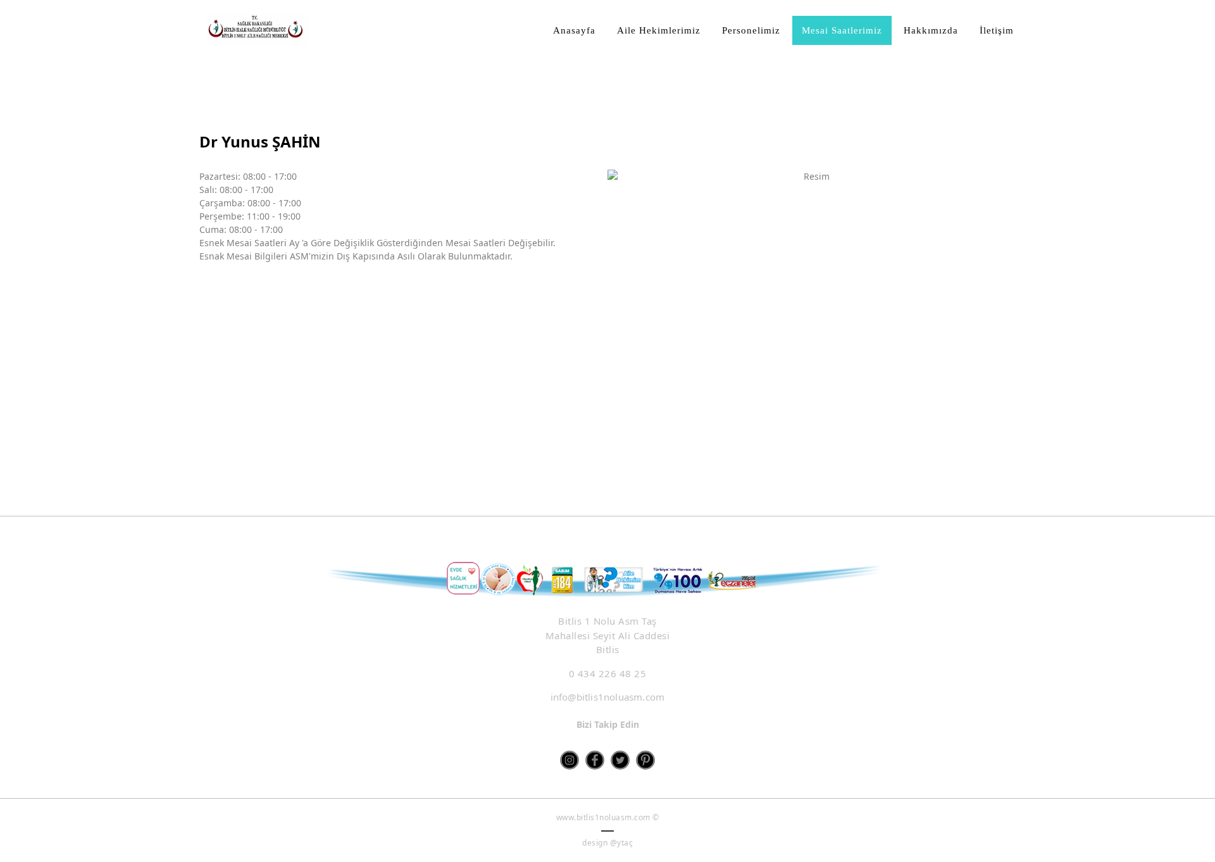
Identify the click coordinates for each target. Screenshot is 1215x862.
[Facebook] (594, 760)
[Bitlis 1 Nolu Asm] (257, 29)
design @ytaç (607, 842)
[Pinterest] (645, 760)
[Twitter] (620, 760)
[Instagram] (569, 760)
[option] (812, 311)
